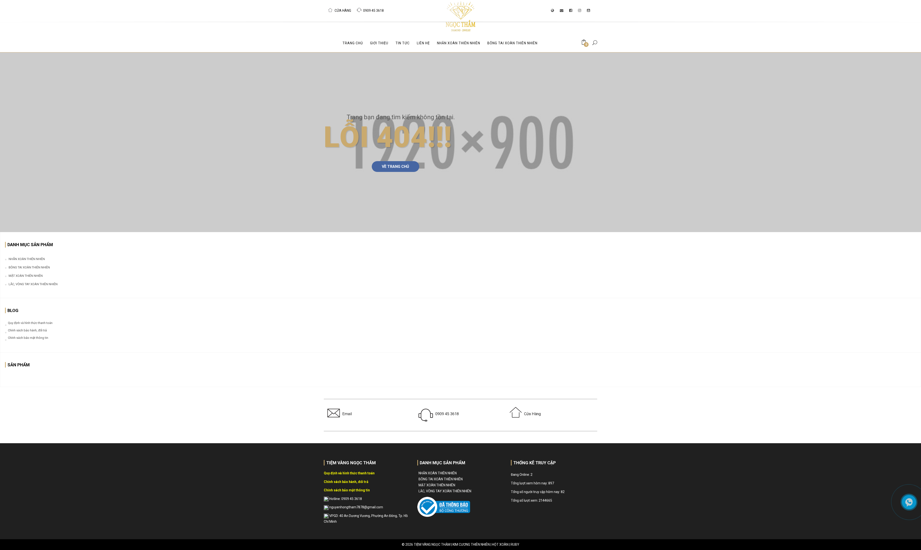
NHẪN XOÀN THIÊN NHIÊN (458, 43)
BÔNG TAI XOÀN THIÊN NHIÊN (512, 43)
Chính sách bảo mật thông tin (28, 338)
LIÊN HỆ (423, 43)
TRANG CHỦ (352, 43)
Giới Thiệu (379, 43)
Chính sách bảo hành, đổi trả (27, 330)
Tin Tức (403, 43)
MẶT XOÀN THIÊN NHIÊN (26, 276)
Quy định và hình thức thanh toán (30, 323)
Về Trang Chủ (395, 166)
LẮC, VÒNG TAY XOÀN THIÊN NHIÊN (33, 284)
